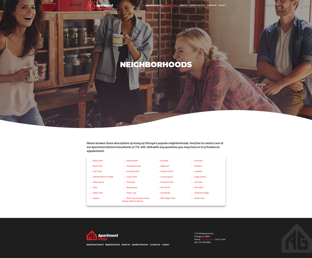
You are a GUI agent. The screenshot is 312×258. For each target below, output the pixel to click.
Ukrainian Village (201, 192)
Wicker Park (199, 198)
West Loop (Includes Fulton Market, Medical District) (135, 199)
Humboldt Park (132, 171)
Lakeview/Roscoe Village (102, 176)
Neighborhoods (171, 5)
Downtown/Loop (133, 166)
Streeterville (165, 192)
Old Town (198, 182)
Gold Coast (97, 171)
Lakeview (198, 171)
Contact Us (211, 5)
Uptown (95, 198)
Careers (221, 5)
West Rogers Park (167, 198)
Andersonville (132, 160)
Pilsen (95, 187)
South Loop (131, 192)
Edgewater (164, 166)
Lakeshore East (166, 171)
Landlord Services (197, 5)
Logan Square (200, 176)
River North (165, 187)
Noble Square (98, 182)
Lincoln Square (166, 176)
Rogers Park (97, 192)
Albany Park (97, 160)
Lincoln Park (131, 176)
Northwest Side (166, 182)
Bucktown (198, 160)
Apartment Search (154, 5)
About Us (183, 5)
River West (198, 187)
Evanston (198, 166)
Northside (130, 182)
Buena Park (97, 166)
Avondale (164, 160)
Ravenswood (131, 187)
